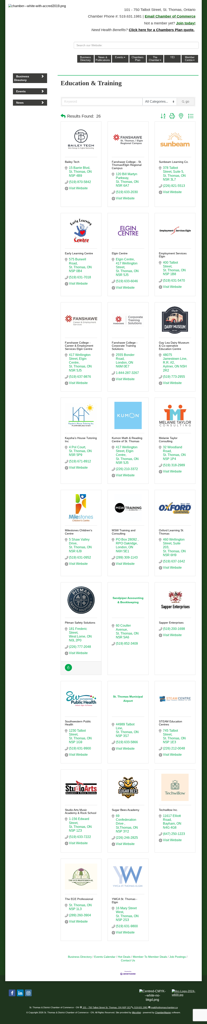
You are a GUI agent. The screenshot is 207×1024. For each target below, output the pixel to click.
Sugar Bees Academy (125, 809)
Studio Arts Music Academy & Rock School (80, 811)
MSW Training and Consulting (123, 532)
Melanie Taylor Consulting (168, 439)
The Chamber (154, 59)
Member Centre (190, 59)
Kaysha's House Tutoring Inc (81, 439)
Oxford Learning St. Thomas (171, 532)
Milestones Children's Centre (78, 532)
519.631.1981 (141, 1007)
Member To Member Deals (150, 956)
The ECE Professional (79, 899)
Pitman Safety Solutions (80, 622)
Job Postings (177, 956)
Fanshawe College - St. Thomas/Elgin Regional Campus (127, 165)
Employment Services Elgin (173, 255)
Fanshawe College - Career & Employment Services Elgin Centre (79, 345)
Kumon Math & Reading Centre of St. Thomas (127, 439)
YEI (172, 57)
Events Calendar (104, 956)
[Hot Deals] (68, 670)
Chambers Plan (138, 59)
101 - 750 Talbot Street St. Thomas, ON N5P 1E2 (106, 1007)
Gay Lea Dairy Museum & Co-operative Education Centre (174, 345)
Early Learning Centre (79, 253)
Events (119, 57)
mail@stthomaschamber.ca (164, 1007)
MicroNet (136, 1012)
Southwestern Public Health (78, 723)
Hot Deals (124, 956)
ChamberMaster (163, 1012)
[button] (63, 116)
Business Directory (85, 59)
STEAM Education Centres (170, 723)
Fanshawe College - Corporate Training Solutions (124, 345)
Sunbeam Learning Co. (174, 161)
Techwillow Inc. (168, 809)
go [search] (187, 101)
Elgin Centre (120, 253)
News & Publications (103, 59)
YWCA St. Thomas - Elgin (124, 900)
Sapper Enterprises (171, 622)
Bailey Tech (72, 161)
